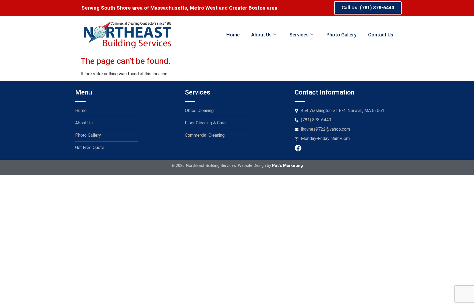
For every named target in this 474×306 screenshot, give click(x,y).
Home (233, 35)
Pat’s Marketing (287, 165)
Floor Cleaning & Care (205, 123)
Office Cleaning (199, 110)
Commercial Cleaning (205, 135)
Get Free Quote (89, 147)
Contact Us (380, 35)
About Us (261, 35)
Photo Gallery (341, 35)
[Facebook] (298, 148)
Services (299, 35)
